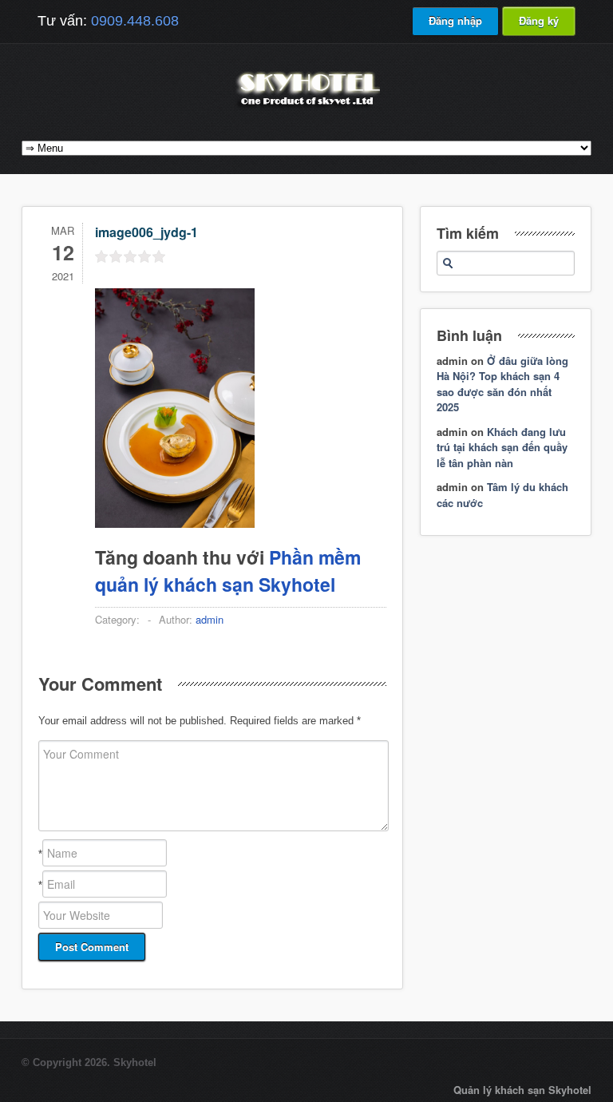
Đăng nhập (455, 20)
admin (209, 619)
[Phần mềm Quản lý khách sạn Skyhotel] (306, 107)
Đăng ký (539, 20)
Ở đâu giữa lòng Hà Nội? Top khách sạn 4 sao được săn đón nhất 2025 (502, 384)
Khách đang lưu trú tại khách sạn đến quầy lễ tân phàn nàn (502, 447)
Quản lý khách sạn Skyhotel (522, 1089)
